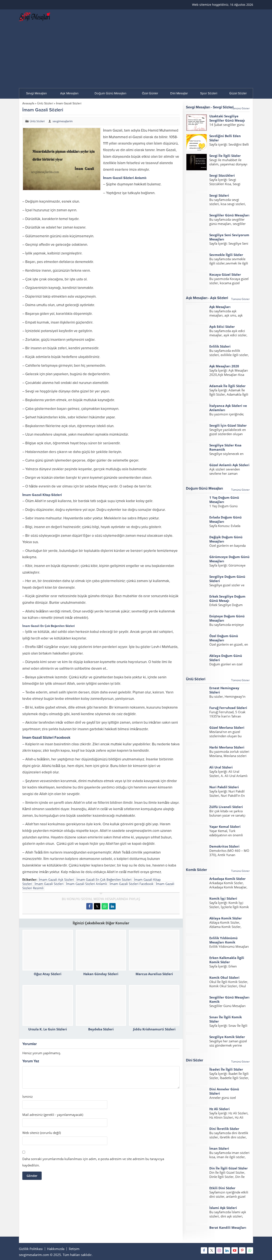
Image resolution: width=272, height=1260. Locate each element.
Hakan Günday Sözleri (100, 974)
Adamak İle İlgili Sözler (227, 386)
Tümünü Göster (240, 108)
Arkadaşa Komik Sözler (227, 878)
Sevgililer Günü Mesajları (229, 215)
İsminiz (27, 1096)
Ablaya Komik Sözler (225, 918)
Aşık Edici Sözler (222, 326)
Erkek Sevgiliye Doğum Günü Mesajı (227, 598)
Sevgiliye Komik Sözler (227, 1037)
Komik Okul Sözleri (224, 977)
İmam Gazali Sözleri (49, 884)
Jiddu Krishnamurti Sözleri (154, 1029)
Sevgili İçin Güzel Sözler (228, 425)
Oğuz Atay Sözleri (47, 974)
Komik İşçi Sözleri (223, 898)
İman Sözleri (219, 1148)
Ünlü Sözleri (45, 103)
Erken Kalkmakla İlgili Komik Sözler (226, 960)
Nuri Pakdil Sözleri (224, 787)
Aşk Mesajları (220, 307)
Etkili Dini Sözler (222, 1188)
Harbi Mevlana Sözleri (226, 747)
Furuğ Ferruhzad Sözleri (228, 708)
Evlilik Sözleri (220, 346)
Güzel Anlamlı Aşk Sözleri (229, 465)
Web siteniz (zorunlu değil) (41, 1132)
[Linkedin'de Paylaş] (112, 906)
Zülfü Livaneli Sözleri (226, 807)
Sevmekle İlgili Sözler (226, 255)
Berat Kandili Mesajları (227, 1227)
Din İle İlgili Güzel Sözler (228, 1168)
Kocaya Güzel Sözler (225, 274)
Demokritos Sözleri (224, 846)
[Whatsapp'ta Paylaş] (105, 906)
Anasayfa (28, 103)
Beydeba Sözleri (101, 1029)
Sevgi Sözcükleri (222, 175)
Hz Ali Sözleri (219, 1109)
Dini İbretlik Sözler (224, 1128)
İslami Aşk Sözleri (223, 1208)
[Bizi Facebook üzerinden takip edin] (204, 1250)
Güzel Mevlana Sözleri (226, 727)
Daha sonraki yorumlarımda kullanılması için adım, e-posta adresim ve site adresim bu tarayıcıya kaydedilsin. (93, 1162)
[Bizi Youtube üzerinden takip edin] (234, 1250)
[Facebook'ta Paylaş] (89, 906)
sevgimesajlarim (62, 121)
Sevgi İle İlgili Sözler (225, 155)
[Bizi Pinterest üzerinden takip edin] (242, 1250)
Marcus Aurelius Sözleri (154, 974)
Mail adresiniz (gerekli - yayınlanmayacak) (52, 1114)
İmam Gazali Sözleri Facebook (131, 884)
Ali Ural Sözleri (221, 767)
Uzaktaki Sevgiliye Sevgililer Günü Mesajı (227, 118)
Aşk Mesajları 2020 (224, 366)
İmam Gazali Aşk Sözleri (56, 879)
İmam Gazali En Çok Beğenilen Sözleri (104, 879)
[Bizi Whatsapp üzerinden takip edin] (250, 1250)
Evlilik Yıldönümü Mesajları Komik (223, 940)
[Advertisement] (136, 56)
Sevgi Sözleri (219, 195)
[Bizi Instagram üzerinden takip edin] (219, 1250)
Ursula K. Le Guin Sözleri (47, 1029)
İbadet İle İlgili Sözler (226, 1069)
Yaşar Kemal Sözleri (225, 826)
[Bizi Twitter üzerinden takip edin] (211, 1250)
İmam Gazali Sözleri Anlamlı (86, 884)
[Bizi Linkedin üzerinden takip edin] (227, 1250)
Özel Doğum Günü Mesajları (223, 638)
